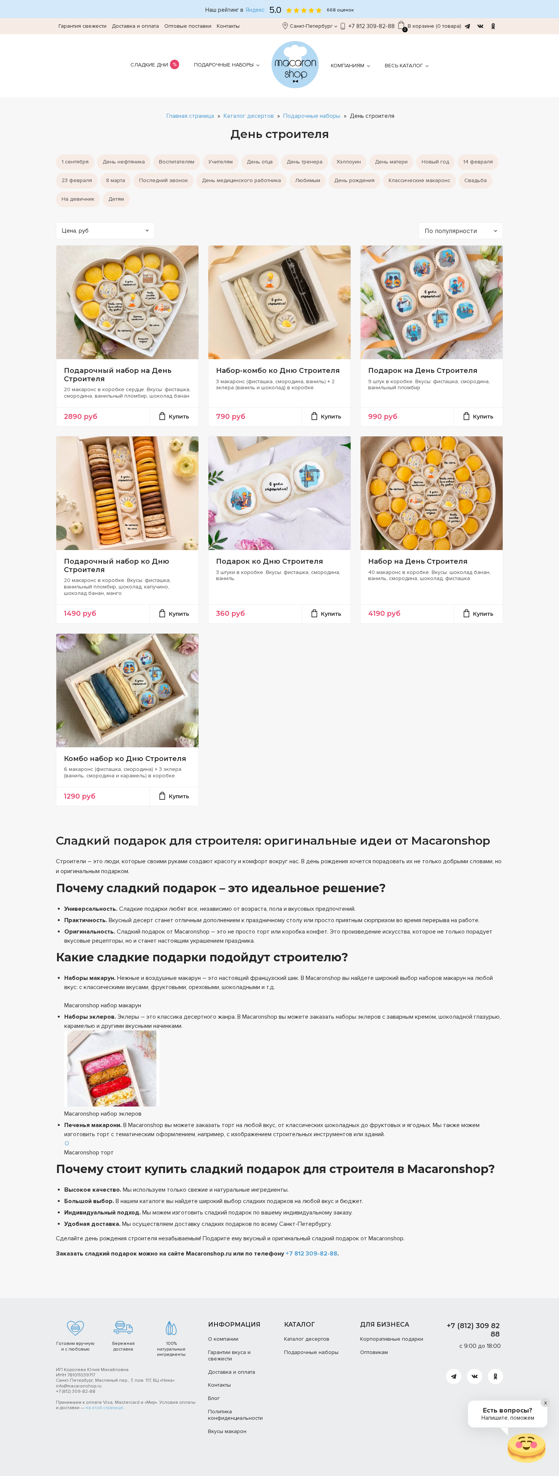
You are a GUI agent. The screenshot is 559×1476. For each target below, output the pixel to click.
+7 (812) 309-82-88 (75, 1391)
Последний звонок (163, 180)
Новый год (435, 162)
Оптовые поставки (187, 26)
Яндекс (255, 10)
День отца (260, 162)
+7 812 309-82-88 (372, 26)
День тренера (304, 162)
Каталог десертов (249, 116)
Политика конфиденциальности (235, 1414)
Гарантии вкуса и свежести (229, 1355)
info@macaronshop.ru (79, 1386)
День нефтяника (124, 162)
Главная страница (190, 116)
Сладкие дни (149, 65)
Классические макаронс (419, 180)
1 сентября (75, 162)
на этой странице (104, 1408)
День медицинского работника (241, 180)
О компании (223, 1339)
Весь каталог (404, 65)
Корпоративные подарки (391, 1339)
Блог (214, 1398)
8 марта (115, 180)
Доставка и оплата (135, 26)
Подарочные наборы (224, 65)
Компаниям (347, 65)
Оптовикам (374, 1352)
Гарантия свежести (82, 26)
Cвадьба (475, 180)
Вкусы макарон (227, 1431)
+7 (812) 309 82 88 (473, 1330)
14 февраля (478, 162)
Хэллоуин (349, 162)
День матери (391, 162)
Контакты (228, 26)
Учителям (220, 162)
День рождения (354, 180)
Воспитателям (176, 162)
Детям (116, 199)
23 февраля (77, 180)
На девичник (78, 199)
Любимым (307, 180)
